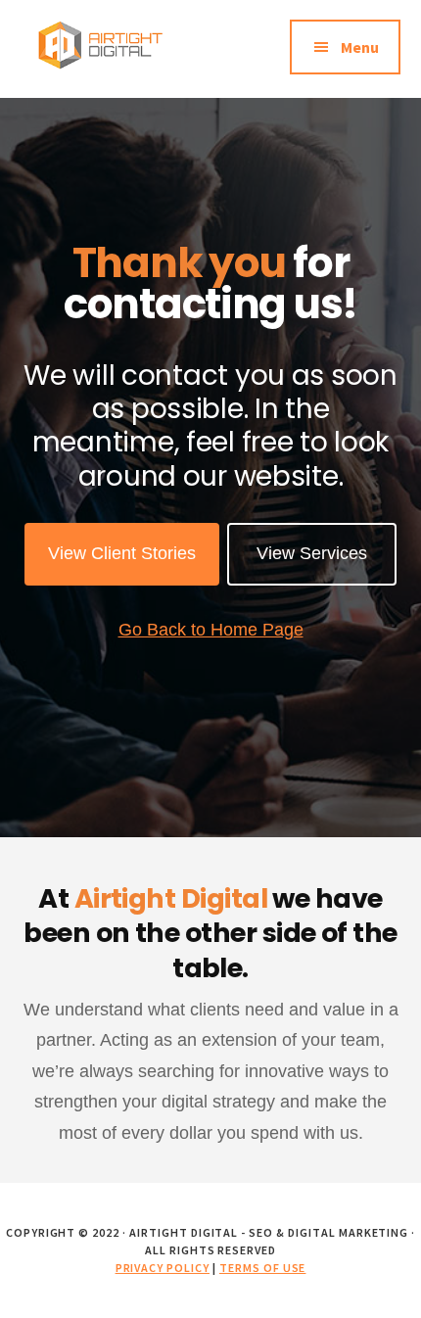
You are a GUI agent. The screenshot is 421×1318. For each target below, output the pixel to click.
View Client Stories (122, 553)
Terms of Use (262, 1267)
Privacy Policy (163, 1267)
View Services (312, 553)
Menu (360, 47)
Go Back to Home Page (211, 629)
